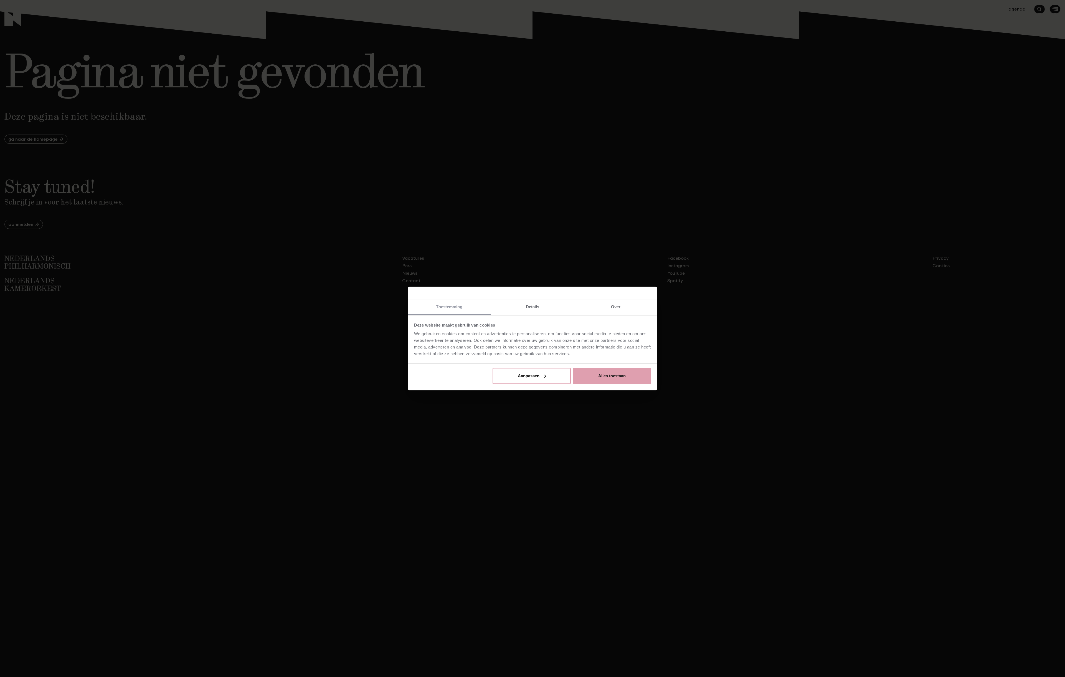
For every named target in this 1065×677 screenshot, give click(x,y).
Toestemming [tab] (449, 306)
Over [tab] (615, 306)
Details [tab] (532, 306)
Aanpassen (528, 375)
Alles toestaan (612, 375)
